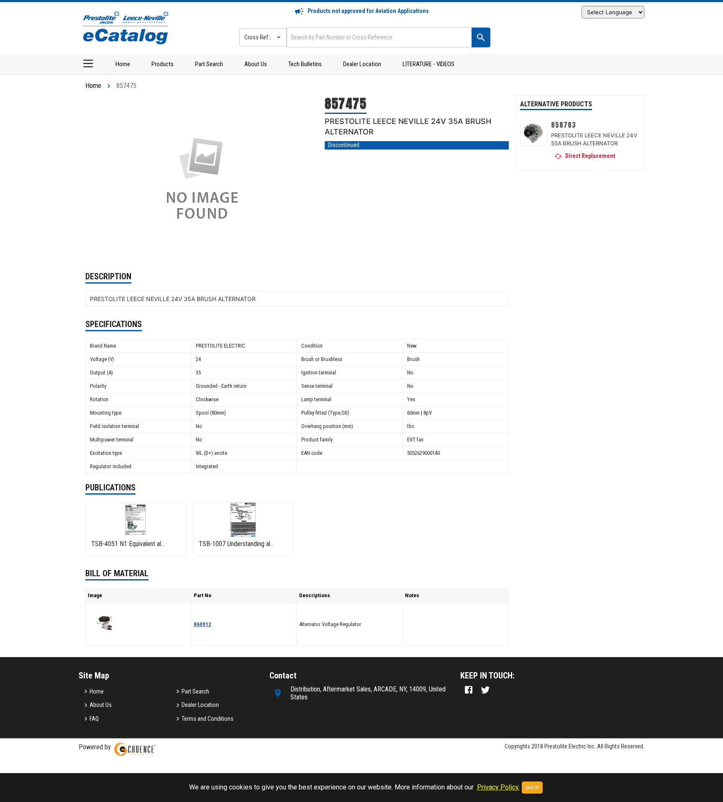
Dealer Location (362, 64)
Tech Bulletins (305, 64)
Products (162, 64)
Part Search (209, 64)
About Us (255, 64)
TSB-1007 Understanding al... (236, 544)
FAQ (94, 718)
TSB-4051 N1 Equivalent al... (128, 544)
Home (122, 64)
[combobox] (378, 37)
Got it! (532, 787)
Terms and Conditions (207, 718)
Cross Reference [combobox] (264, 37)
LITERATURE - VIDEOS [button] (428, 64)
